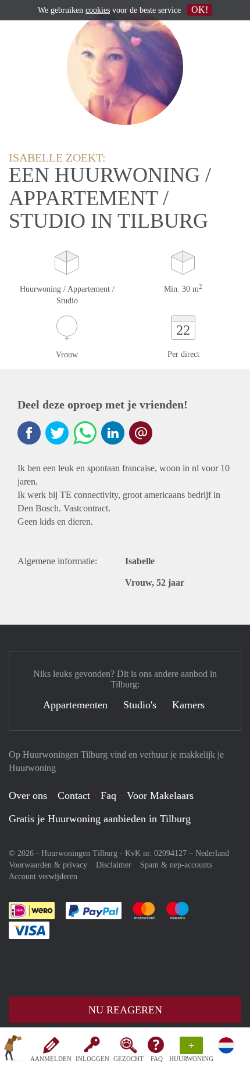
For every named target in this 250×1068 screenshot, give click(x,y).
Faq (108, 795)
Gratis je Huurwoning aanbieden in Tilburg (100, 819)
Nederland (212, 853)
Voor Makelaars (160, 795)
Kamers (188, 705)
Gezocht (128, 1058)
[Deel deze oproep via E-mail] (140, 433)
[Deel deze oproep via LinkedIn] (112, 433)
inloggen (92, 1058)
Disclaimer (113, 865)
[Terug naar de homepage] (13, 1050)
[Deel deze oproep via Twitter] (57, 433)
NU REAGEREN (125, 1010)
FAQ (157, 1058)
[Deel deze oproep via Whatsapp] (85, 433)
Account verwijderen (43, 876)
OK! (199, 10)
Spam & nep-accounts (176, 865)
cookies (97, 10)
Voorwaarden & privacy (48, 865)
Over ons (28, 795)
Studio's (139, 705)
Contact (74, 795)
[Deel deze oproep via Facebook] (29, 433)
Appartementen (75, 705)
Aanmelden (51, 1058)
